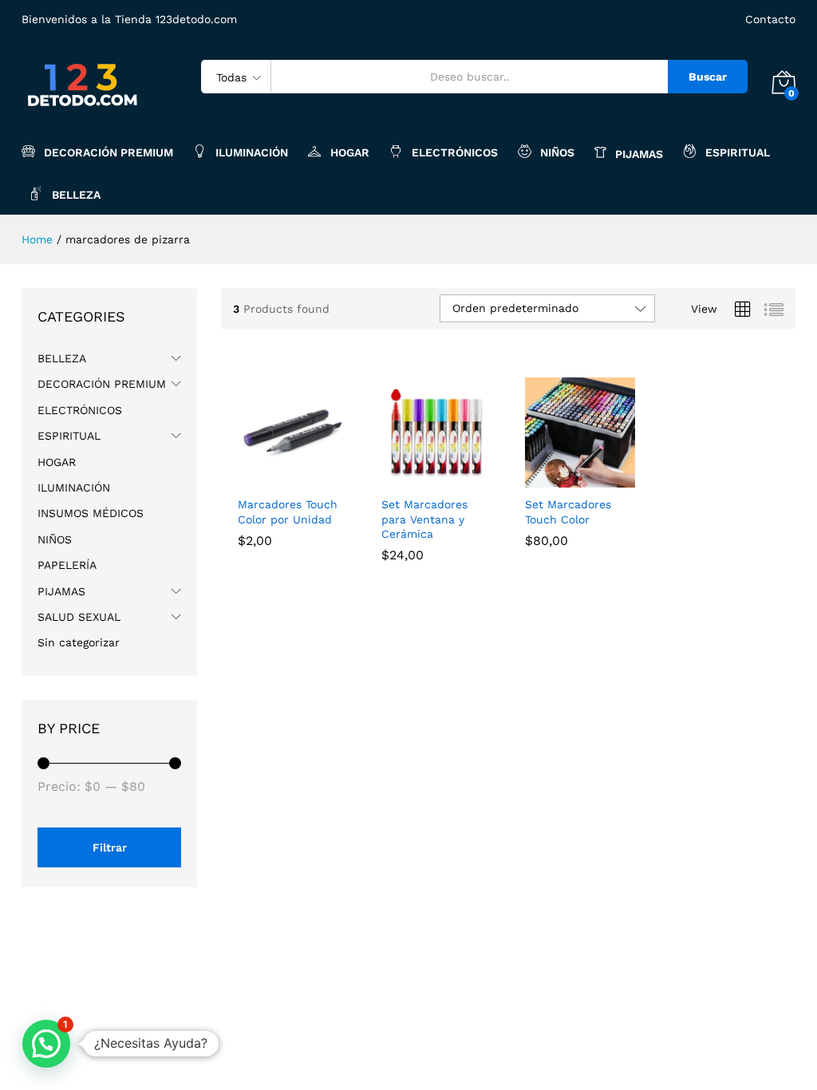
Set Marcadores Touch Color (568, 511)
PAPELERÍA (67, 565)
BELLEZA (61, 358)
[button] (46, 1044)
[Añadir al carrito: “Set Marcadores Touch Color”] (561, 478)
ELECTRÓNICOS (455, 152)
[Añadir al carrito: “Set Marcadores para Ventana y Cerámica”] (418, 478)
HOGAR (349, 152)
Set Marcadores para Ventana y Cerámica (424, 518)
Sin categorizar (78, 642)
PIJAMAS (61, 591)
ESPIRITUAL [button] (737, 152)
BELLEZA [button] (76, 194)
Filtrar (110, 847)
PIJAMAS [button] (639, 154)
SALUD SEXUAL (78, 616)
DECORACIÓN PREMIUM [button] (108, 152)
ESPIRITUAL (69, 435)
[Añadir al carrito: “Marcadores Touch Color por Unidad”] (274, 478)
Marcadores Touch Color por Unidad (287, 511)
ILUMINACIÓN (251, 152)
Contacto (770, 19)
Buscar (708, 76)
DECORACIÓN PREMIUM (101, 383)
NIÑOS (557, 152)
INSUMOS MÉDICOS (90, 513)
